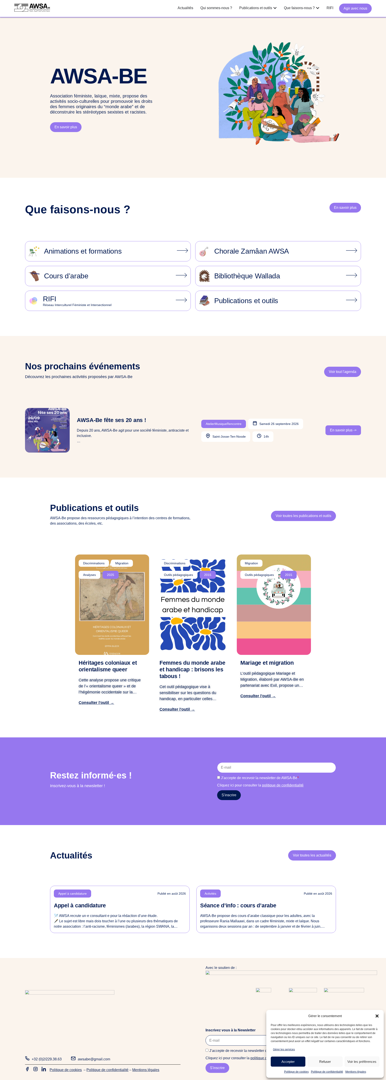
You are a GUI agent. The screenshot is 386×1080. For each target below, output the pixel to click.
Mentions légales (355, 1071)
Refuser (325, 1061)
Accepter (288, 1061)
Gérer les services (284, 1049)
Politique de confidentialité (327, 1071)
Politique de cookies (296, 1071)
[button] (377, 1016)
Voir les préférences (361, 1061)
